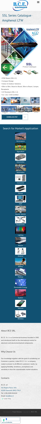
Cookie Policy (7, 399)
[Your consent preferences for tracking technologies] (4, 420)
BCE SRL (34, 412)
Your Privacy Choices (12, 419)
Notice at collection (7, 422)
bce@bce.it (10, 396)
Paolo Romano (17, 412)
